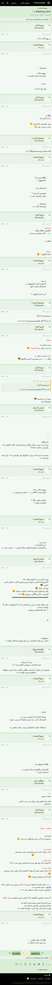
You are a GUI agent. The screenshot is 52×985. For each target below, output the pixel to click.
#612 (3, 478)
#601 (3, 34)
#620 (3, 923)
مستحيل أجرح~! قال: (42, 381)
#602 (3, 54)
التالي (17, 953)
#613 (3, 528)
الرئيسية (33, 978)
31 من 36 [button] (26, 953)
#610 (3, 376)
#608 (3, 312)
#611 (3, 417)
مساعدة (40, 978)
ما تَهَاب (46, 15)
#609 (3, 336)
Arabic (46, 975)
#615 (3, 658)
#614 (3, 568)
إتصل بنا (47, 978)
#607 (3, 269)
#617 (3, 745)
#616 (3, 687)
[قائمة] (49, 3)
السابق (34, 953)
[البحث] (2, 3)
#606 (3, 224)
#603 (3, 106)
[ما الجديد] (7, 3)
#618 (3, 790)
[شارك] (7, 34)
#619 (3, 819)
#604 (3, 147)
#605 (3, 166)
